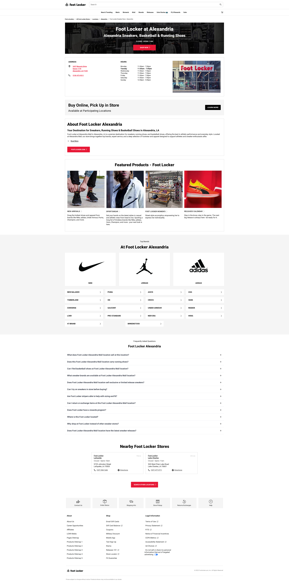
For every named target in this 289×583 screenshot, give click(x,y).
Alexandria (104, 19)
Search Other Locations (144, 485)
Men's (118, 12)
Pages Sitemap (73, 538)
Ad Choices (150, 546)
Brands (141, 12)
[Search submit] (220, 4)
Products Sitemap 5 (75, 558)
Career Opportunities (75, 526)
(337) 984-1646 (102, 470)
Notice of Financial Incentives (157, 534)
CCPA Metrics (151, 538)
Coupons (109, 530)
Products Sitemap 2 (75, 546)
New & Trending (106, 12)
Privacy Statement (152, 526)
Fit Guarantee (111, 558)
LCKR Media (72, 534)
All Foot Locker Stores (83, 19)
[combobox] (156, 4)
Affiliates (70, 530)
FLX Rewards (175, 12)
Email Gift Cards (112, 521)
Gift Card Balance (113, 526)
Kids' (133, 12)
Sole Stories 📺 (162, 12)
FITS (147, 530)
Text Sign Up (111, 542)
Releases (150, 12)
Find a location (69, 19)
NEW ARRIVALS (73, 211)
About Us (70, 521)
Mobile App (110, 538)
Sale (185, 12)
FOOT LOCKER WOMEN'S (155, 211)
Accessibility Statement (154, 542)
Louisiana (95, 19)
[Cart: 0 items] (222, 12)
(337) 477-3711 (156, 470)
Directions (124, 470)
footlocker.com (78, 149)
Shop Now (144, 47)
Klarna (108, 546)
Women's (126, 12)
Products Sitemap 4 (75, 554)
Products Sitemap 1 (75, 542)
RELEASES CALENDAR (193, 211)
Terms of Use (150, 521)
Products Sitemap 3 (75, 550)
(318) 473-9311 (78, 75)
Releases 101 (111, 550)
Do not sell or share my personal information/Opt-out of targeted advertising (157, 552)
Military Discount (113, 534)
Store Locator (111, 554)
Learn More (212, 107)
